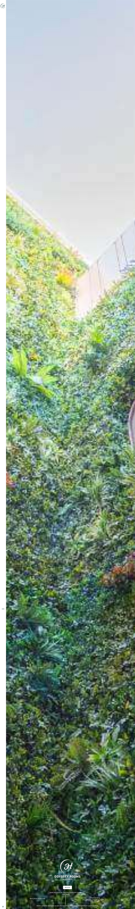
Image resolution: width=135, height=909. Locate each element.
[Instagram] (3, 907)
